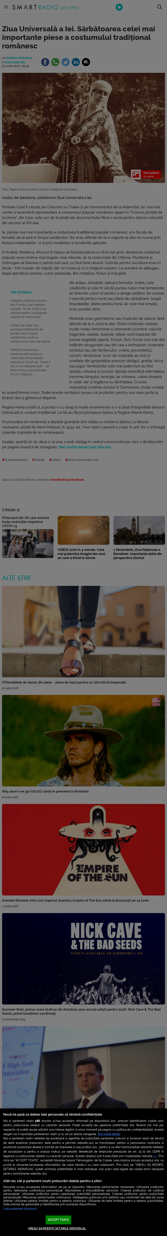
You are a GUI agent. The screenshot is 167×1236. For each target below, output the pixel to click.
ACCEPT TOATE (58, 1220)
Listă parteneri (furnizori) (20, 1209)
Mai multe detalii (109, 1134)
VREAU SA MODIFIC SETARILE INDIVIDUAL (57, 1228)
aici (155, 1156)
